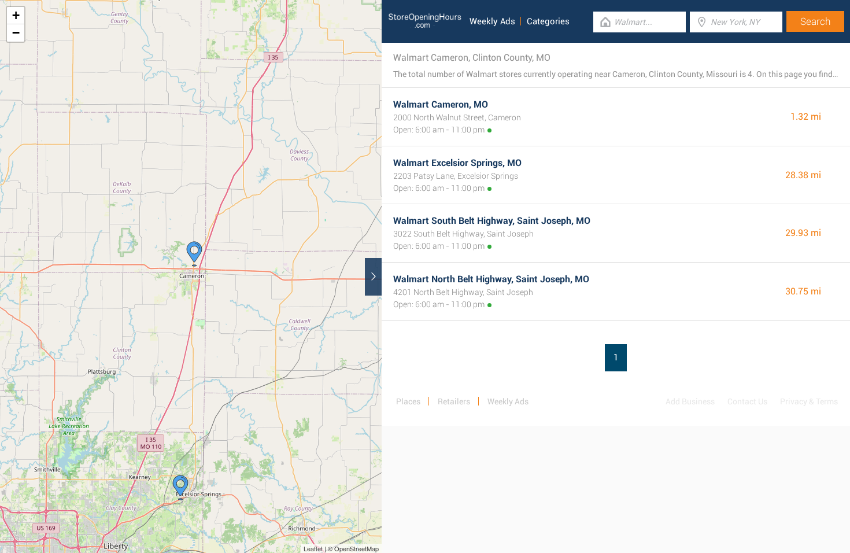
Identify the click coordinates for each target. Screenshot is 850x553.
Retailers (454, 401)
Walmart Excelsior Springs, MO (457, 162)
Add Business (690, 401)
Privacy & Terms (809, 401)
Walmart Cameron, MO (440, 104)
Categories (548, 21)
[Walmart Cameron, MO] (194, 253)
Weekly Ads (492, 21)
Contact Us (747, 401)
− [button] (16, 32)
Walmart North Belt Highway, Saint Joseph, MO (491, 279)
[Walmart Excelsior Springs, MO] (180, 487)
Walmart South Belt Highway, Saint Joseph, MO (491, 220)
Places (408, 401)
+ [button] (16, 15)
